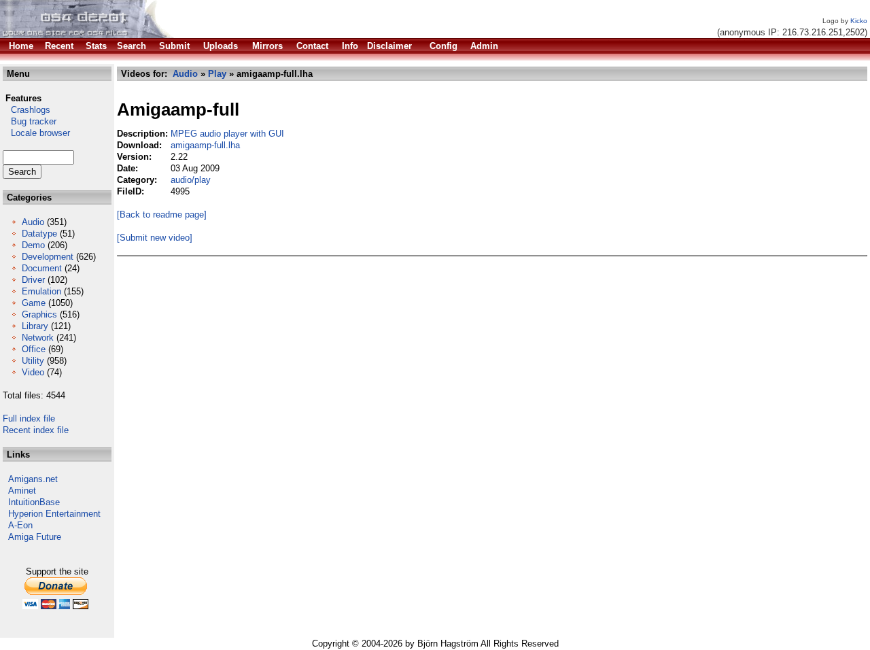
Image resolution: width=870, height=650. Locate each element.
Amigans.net (33, 479)
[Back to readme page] (162, 214)
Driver (33, 280)
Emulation (41, 291)
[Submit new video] (154, 238)
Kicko (858, 20)
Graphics (39, 314)
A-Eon (20, 525)
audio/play (191, 180)
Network (38, 337)
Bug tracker (29, 121)
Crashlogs (26, 110)
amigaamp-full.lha (205, 145)
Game (34, 303)
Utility (33, 361)
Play (217, 74)
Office (34, 349)
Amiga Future (34, 537)
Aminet (22, 490)
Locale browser (36, 133)
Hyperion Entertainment (54, 514)
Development (47, 257)
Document (42, 268)
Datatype (39, 233)
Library (35, 326)
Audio (33, 222)
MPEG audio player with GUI (227, 134)
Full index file (29, 418)
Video (33, 372)
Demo (33, 245)
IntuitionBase (34, 502)
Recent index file (36, 430)
